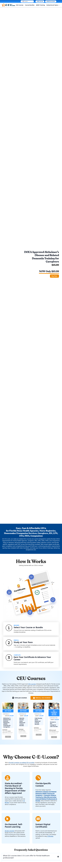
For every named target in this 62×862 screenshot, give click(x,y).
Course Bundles (29, 5)
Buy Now (54, 276)
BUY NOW (23, 711)
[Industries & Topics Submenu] (59, 5)
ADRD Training (40, 5)
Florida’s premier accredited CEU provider (21, 762)
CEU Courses (19, 5)
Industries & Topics (52, 5)
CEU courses (32, 684)
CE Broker (50, 836)
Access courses (9, 831)
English (26, 1)
